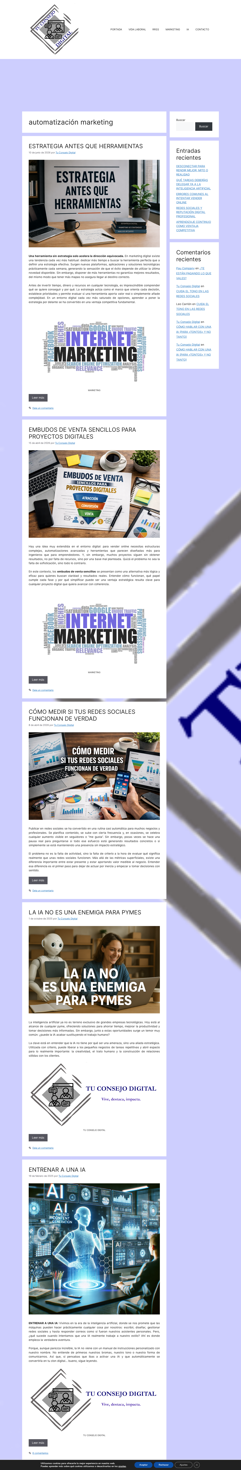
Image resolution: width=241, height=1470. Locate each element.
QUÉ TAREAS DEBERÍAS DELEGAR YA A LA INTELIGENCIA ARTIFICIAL (193, 184)
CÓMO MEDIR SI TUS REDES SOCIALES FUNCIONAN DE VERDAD (82, 715)
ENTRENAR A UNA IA (57, 1169)
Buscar (180, 120)
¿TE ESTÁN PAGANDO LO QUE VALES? (193, 273)
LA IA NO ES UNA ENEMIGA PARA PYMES (85, 912)
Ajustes (184, 1464)
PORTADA (116, 29)
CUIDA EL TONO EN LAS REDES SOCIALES (192, 309)
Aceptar (143, 1464)
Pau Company (185, 268)
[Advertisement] (120, 84)
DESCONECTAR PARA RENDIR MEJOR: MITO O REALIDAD (192, 170)
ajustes (122, 1466)
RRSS (155, 29)
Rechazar (164, 1464)
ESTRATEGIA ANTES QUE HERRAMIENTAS (86, 146)
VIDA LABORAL (137, 29)
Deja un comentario (43, 408)
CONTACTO (202, 29)
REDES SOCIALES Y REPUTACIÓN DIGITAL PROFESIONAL (190, 212)
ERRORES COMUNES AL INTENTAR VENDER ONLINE (192, 198)
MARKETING (173, 29)
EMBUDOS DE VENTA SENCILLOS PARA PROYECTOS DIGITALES (82, 433)
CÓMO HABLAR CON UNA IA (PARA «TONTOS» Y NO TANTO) (193, 331)
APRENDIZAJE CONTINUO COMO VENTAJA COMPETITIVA (193, 226)
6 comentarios (40, 1453)
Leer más (38, 397)
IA (188, 29)
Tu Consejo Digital (188, 286)
